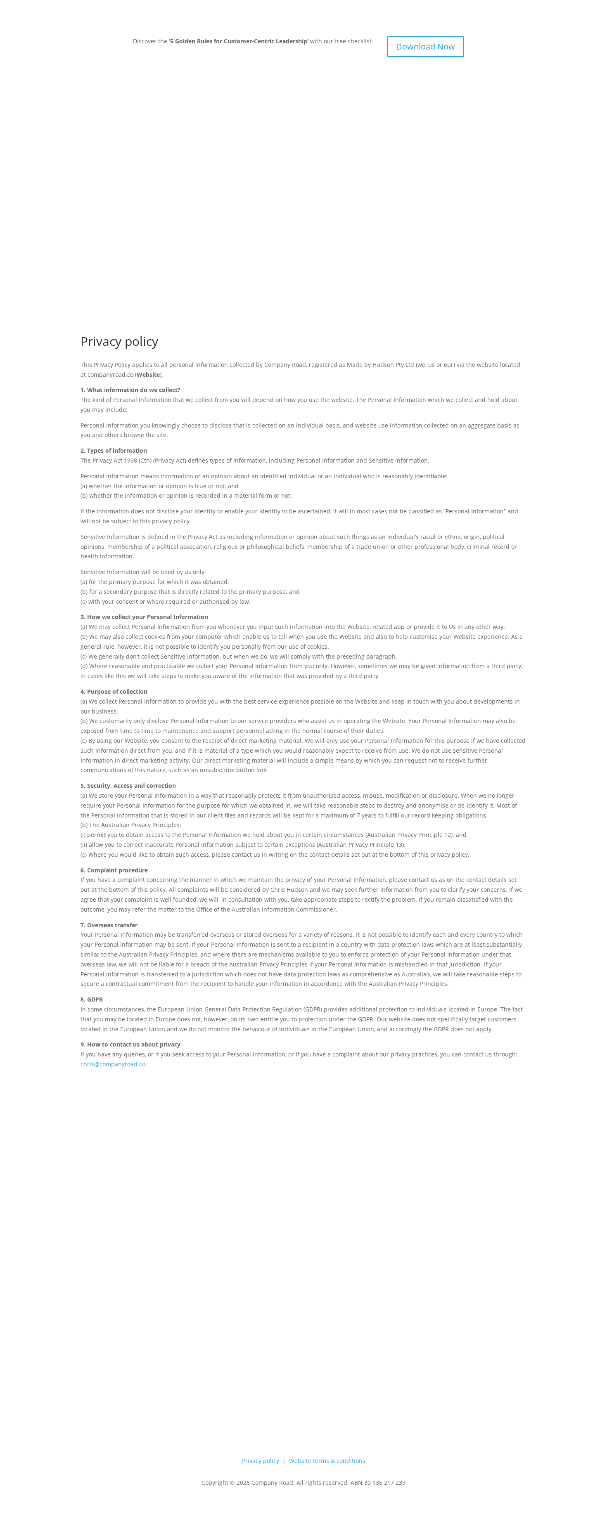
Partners (514, 184)
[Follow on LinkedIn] (486, 1118)
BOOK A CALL (508, 256)
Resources (504, 220)
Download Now (425, 46)
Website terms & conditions (327, 1461)
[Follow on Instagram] (519, 1118)
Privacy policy (260, 1461)
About (485, 184)
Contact (367, 1118)
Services (507, 147)
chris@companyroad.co (113, 1064)
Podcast (337, 1118)
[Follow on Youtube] (503, 1118)
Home (478, 147)
